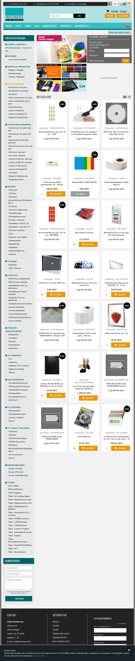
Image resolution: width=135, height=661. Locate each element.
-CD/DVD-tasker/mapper (17, 438)
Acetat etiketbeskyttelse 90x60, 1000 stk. (116, 183)
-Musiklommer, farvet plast (18, 91)
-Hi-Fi (10, 359)
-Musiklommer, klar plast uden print (19, 129)
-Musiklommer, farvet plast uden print (18, 141)
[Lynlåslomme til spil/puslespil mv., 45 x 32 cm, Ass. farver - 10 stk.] (116, 418)
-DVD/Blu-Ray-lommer (16, 442)
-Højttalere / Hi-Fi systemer (18, 366)
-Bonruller (11, 341)
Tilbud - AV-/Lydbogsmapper (19, 496)
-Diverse (11, 421)
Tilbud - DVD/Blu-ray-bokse (18, 519)
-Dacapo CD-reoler (15, 469)
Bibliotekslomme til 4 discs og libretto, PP (84, 284)
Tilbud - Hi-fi (12, 549)
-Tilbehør (11, 373)
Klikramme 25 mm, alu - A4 (116, 333)
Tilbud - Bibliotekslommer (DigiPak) (18, 507)
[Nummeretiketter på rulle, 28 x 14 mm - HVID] (51, 113)
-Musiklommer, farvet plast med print (20, 147)
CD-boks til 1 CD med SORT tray (52, 283)
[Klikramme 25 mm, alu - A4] (116, 315)
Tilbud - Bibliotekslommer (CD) (20, 503)
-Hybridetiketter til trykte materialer (17, 293)
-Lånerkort (12, 254)
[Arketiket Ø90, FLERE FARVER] (84, 164)
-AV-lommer (12, 94)
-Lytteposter (12, 362)
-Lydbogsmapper (14, 241)
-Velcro (10, 234)
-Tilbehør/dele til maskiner (18, 390)
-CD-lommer (12, 190)
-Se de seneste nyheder (17, 60)
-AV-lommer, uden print (16, 152)
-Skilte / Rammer (14, 268)
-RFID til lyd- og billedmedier (19, 279)
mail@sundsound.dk (21, 641)
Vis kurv (110, 15)
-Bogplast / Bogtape (15, 70)
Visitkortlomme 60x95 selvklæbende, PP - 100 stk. (52, 183)
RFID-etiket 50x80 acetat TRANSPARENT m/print (116, 385)
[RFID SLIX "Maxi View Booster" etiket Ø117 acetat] (116, 113)
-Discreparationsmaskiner (18, 383)
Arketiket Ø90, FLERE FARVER (84, 182)
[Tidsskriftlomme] (84, 418)
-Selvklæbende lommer (17, 217)
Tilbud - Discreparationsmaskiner (17, 540)
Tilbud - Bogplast (14, 493)
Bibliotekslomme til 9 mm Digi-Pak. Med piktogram (116, 234)
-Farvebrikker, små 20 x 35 (18, 223)
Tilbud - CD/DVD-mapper (17, 522)
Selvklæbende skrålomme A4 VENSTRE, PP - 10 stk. (116, 284)
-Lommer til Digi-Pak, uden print (20, 159)
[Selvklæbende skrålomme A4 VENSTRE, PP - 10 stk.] (116, 264)
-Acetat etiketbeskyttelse (17, 314)
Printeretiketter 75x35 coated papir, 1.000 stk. (84, 334)
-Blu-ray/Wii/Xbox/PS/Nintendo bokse (20, 201)
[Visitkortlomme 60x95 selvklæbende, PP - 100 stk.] (51, 164)
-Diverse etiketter (14, 321)
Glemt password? (96, 61)
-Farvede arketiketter (16, 307)
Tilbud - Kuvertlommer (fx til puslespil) (18, 514)
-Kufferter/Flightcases (16, 251)
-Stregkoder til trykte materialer (20, 304)
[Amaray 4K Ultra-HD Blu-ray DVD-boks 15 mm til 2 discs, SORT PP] (51, 365)
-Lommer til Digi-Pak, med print (20, 162)
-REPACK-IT (13, 400)
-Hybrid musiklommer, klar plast (20, 98)
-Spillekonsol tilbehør (16, 369)
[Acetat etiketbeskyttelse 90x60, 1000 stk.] (116, 164)
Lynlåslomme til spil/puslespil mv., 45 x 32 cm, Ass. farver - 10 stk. (116, 438)
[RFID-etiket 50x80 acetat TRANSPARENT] (51, 418)
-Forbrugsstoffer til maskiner (19, 386)
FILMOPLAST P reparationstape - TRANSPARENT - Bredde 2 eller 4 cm (52, 334)
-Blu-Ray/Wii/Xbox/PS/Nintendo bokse (20, 450)
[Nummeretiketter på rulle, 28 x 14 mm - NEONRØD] (51, 214)
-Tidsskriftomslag (14, 213)
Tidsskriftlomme (84, 437)
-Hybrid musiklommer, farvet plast (19, 102)
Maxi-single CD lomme (84, 233)
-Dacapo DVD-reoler (15, 472)
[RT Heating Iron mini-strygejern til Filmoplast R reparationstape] (84, 113)
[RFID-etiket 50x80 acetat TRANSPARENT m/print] (116, 365)
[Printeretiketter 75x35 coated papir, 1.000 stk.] (84, 315)
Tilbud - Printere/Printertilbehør (20, 545)
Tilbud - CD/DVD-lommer (17, 525)
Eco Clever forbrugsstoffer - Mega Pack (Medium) (84, 387)
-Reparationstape (14, 73)
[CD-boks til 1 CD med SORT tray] (51, 264)
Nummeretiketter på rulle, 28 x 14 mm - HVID (51, 133)
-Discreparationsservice (17, 397)
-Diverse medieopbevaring (18, 475)
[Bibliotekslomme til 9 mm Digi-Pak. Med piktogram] (116, 214)
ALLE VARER (13, 486)
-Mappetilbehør (14, 244)
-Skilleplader (13, 247)
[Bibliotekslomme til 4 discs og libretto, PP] (84, 264)
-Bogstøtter (12, 265)
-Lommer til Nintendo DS (17, 114)
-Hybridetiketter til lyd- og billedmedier (17, 287)
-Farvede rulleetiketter (16, 311)
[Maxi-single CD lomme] (84, 214)
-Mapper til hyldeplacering (18, 117)
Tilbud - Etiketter (14, 536)
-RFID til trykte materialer (17, 282)
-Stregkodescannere (15, 180)
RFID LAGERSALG (15, 489)
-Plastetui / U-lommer (16, 220)
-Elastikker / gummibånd (17, 237)
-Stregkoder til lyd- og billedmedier (16, 299)
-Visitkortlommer (14, 411)
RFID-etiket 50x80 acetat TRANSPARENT (52, 438)
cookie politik (39, 656)
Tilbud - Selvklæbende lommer (20, 532)
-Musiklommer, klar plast (17, 87)
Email (91, 51)
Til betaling (123, 15)
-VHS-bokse (12, 173)
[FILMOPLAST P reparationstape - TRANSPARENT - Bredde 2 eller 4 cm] (51, 315)
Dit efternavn (99, 643)
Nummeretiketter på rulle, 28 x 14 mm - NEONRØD (51, 234)
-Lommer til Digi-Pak (16, 111)
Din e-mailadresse (102, 626)
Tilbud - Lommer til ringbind (18, 529)
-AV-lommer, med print (16, 156)
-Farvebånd (12, 338)
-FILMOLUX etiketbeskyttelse (19, 317)
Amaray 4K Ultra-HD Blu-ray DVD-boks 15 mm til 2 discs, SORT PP (51, 385)
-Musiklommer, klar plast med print (19, 135)
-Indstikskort (13, 348)
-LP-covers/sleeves (15, 455)
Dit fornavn (98, 635)
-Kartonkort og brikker (16, 230)
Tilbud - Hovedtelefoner (17, 552)
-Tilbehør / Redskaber (16, 77)
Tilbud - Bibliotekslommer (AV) (19, 500)
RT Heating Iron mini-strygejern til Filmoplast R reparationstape (84, 133)
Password (93, 55)
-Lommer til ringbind (15, 418)
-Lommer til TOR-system (17, 166)
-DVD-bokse (12, 197)
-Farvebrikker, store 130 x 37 (19, 227)
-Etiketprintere (13, 335)
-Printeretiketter (14, 345)
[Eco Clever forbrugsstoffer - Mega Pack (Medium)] (84, 365)
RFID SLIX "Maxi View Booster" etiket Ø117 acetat (116, 133)
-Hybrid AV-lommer (15, 107)
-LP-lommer (12, 206)
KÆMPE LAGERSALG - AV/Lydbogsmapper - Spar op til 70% (18, 48)
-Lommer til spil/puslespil (17, 210)
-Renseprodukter (14, 393)
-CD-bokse (12, 193)
